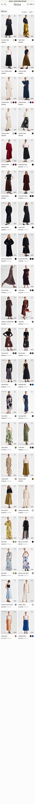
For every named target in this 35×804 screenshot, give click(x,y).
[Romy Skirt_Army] (9, 496)
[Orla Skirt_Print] (26, 308)
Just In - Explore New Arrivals (17, 1)
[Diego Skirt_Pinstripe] (26, 213)
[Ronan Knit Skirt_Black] (26, 245)
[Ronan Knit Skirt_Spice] (26, 182)
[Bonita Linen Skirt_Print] (26, 559)
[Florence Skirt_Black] (9, 26)
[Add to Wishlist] (14, 16)
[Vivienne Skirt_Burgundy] (9, 150)
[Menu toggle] (2, 4)
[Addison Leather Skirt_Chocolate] (9, 308)
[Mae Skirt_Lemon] (9, 528)
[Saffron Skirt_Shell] (26, 591)
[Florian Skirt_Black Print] (26, 339)
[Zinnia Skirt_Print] (9, 433)
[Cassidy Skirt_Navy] (26, 402)
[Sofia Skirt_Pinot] (26, 276)
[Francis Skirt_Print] (9, 276)
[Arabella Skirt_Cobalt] (26, 622)
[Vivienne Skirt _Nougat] (9, 88)
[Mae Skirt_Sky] (9, 559)
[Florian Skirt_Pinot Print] (9, 339)
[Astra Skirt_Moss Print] (26, 26)
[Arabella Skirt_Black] (26, 371)
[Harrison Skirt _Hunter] (26, 57)
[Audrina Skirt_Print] (9, 182)
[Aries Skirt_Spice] (9, 622)
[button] (25, 12)
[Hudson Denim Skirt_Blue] (9, 591)
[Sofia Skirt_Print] (26, 433)
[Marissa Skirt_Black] (9, 213)
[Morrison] (17, 4)
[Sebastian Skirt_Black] (26, 150)
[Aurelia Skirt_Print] (9, 465)
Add (15, 36)
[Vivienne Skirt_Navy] (26, 88)
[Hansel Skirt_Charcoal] (9, 371)
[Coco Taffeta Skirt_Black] (9, 57)
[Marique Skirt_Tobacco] (26, 465)
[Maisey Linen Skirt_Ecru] (26, 496)
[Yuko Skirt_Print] (9, 402)
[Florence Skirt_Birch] (9, 119)
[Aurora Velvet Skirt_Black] (9, 245)
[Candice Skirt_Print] (26, 119)
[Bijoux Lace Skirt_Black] (26, 528)
